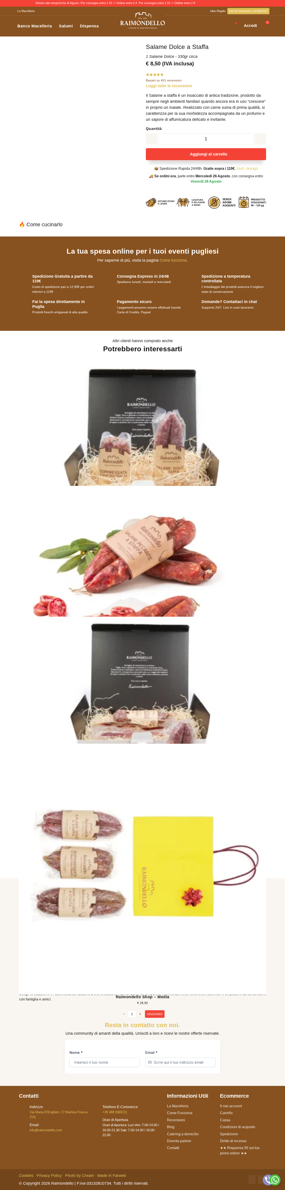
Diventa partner (179, 1141)
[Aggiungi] (151, 139)
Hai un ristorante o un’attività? (248, 11)
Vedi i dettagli (247, 168)
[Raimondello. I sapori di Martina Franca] (142, 20)
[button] (229, 26)
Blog (170, 1127)
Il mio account (231, 1106)
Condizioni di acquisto (237, 1127)
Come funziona (173, 260)
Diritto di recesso (233, 1141)
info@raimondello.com (46, 1127)
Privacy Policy (49, 1175)
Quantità (154, 129)
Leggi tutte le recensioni (169, 86)
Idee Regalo (218, 11)
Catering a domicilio (183, 1134)
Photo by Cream (79, 1175)
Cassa (225, 1120)
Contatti (173, 1148)
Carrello (226, 1113)
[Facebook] (252, 1179)
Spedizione (229, 1134)
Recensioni (176, 1120)
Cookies (26, 1175)
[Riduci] (260, 139)
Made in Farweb (111, 1175)
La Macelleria (26, 11)
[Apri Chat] (268, 1180)
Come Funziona (179, 1113)
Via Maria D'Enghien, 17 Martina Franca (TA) (59, 1112)
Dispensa (89, 26)
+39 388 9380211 (120, 1109)
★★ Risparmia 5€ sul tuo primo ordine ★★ (240, 1150)
